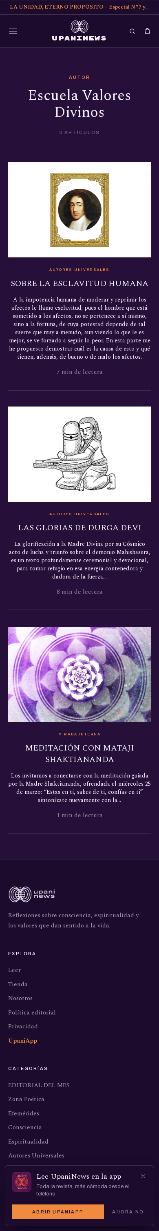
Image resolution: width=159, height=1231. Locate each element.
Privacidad (23, 1026)
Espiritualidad (28, 1141)
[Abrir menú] (13, 31)
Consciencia (25, 1127)
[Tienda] (147, 31)
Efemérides (23, 1113)
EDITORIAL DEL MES (39, 1085)
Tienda (18, 984)
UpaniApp (22, 1041)
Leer (14, 970)
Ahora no (128, 1211)
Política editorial (32, 1012)
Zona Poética (26, 1099)
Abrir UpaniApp (58, 1211)
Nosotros (20, 998)
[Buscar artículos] (132, 31)
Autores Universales (36, 1155)
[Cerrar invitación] (143, 1176)
